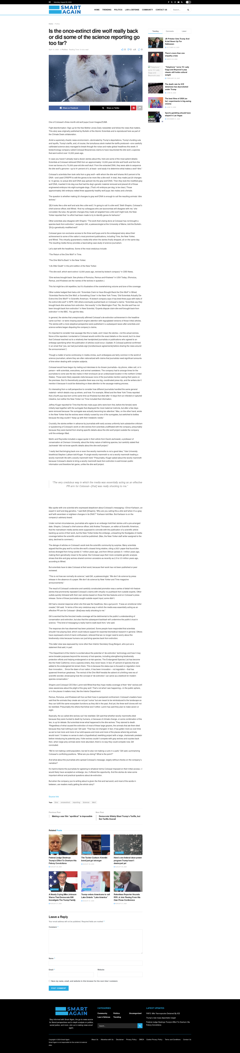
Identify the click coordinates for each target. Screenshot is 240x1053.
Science (86, 802)
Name (52, 958)
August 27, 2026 (56, 903)
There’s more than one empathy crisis (175, 54)
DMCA (141, 1039)
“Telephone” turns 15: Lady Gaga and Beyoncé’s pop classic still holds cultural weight (177, 71)
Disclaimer (120, 1039)
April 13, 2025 (54, 49)
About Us (95, 1039)
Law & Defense (132, 9)
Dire (56, 802)
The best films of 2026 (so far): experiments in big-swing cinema (178, 101)
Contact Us (161, 9)
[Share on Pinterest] (133, 108)
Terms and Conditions (173, 1039)
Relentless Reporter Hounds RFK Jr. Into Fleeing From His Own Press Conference (127, 897)
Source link (54, 796)
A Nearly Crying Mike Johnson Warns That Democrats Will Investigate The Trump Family (62, 897)
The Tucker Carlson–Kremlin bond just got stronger (94, 859)
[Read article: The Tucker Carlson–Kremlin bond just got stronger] (95, 844)
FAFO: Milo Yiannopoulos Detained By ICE (163, 1013)
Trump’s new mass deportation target (161, 1017)
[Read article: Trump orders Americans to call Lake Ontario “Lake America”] (95, 881)
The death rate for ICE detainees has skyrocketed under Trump (176, 87)
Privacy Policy (131, 1039)
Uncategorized (135, 1013)
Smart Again (65, 1039)
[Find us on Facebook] (168, 2)
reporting (76, 802)
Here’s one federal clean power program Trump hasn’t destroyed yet (128, 860)
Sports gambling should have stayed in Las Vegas (178, 114)
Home (97, 9)
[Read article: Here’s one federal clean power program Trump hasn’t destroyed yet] (128, 844)
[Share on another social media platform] (139, 108)
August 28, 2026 (56, 867)
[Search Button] (188, 9)
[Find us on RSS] (181, 2)
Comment (54, 927)
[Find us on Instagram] (175, 2)
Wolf (94, 802)
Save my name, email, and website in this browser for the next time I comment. (84, 981)
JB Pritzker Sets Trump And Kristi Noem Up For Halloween (177, 41)
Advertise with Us (107, 1039)
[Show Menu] (50, 2)
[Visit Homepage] (65, 9)
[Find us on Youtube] (178, 2)
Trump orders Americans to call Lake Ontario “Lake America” (95, 896)
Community (147, 9)
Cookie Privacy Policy (154, 1039)
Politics (118, 9)
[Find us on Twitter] (172, 2)
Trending (106, 9)
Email (52, 969)
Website (101, 969)
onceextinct (65, 802)
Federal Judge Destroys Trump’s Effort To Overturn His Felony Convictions (62, 860)
